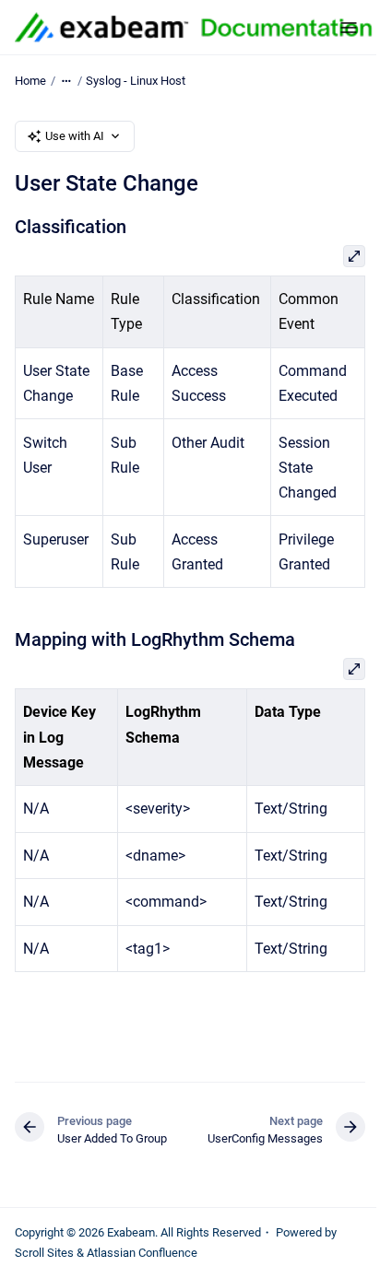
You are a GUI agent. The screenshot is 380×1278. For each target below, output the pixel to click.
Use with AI (74, 136)
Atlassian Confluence (142, 1253)
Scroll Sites (44, 1253)
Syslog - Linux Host (135, 81)
